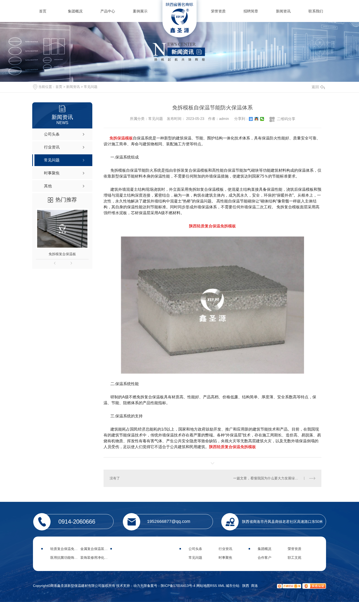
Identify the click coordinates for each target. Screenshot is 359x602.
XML (222, 586)
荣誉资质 (218, 11)
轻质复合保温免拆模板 (67, 549)
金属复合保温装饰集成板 (99, 549)
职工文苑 (294, 558)
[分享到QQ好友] (256, 119)
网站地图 (203, 586)
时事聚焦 (225, 558)
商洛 (254, 586)
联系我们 (315, 11)
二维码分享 (286, 119)
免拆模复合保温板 (62, 254)
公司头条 (195, 549)
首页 (42, 11)
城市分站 (232, 586)
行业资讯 (225, 549)
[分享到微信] (262, 119)
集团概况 (75, 11)
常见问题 (90, 87)
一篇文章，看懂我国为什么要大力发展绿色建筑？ (270, 478)
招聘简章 (250, 11)
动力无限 (140, 586)
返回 (315, 87)
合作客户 (264, 558)
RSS (214, 586)
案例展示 (140, 11)
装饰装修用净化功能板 (97, 558)
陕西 (245, 586)
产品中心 (107, 11)
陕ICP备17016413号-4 (178, 586)
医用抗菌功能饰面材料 (67, 558)
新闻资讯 (283, 11)
